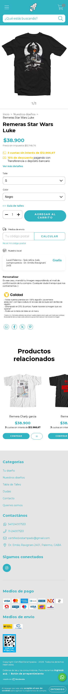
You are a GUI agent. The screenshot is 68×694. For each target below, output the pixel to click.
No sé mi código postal (14, 243)
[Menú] (7, 7)
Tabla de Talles (12, 484)
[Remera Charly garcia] (37, 436)
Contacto (9, 498)
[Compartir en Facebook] (15, 328)
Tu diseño (9, 470)
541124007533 (17, 524)
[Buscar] (60, 18)
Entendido (58, 689)
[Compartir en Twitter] (23, 328)
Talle (5, 173)
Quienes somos (12, 505)
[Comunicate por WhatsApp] (62, 677)
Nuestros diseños (24, 114)
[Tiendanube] (14, 679)
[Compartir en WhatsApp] (6, 327)
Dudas (7, 491)
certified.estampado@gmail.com (29, 538)
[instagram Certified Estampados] (7, 568)
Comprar (16, 436)
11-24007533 (16, 531)
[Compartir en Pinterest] (30, 328)
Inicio (6, 114)
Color (5, 189)
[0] (60, 8)
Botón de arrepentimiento (27, 673)
